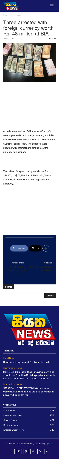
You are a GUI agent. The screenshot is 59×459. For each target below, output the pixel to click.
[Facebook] (12, 451)
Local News (16, 15)
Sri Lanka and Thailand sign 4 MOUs (41, 269)
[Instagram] (19, 451)
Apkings (49, 443)
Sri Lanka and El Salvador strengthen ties (17, 270)
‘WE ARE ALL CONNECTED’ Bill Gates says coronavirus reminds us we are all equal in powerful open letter (28, 391)
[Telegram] (26, 451)
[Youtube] (47, 451)
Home (5, 15)
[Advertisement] (29, 106)
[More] (45, 248)
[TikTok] (33, 451)
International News (12, 368)
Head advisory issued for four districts (27, 362)
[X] (40, 451)
